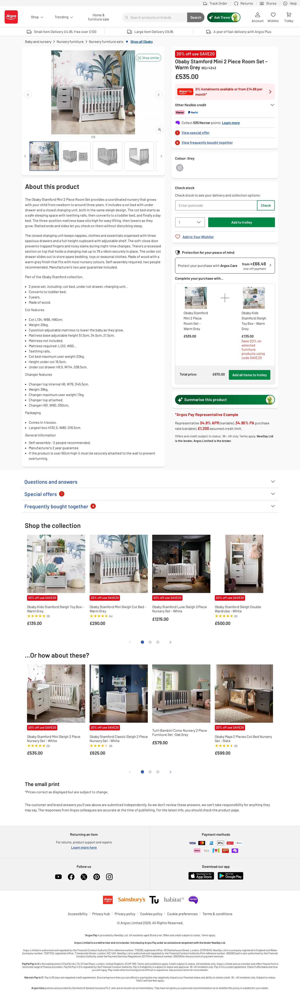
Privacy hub (101, 914)
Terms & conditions (217, 914)
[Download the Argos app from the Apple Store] (201, 879)
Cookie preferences (182, 914)
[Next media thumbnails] (161, 156)
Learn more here (84, 847)
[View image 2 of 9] (75, 156)
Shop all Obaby (141, 41)
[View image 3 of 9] (107, 156)
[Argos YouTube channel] (58, 877)
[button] (148, 58)
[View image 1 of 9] (44, 156)
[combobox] (154, 17)
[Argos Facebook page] (71, 877)
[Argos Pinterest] (96, 877)
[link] (225, 131)
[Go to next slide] (159, 95)
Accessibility (77, 914)
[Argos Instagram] (109, 877)
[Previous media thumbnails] (25, 156)
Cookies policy (151, 914)
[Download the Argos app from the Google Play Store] (230, 879)
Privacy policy (125, 914)
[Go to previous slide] (28, 95)
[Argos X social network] (84, 877)
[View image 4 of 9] (139, 156)
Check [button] (266, 205)
